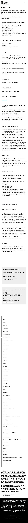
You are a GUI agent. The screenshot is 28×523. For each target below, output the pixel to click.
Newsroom (5, 392)
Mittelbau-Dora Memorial (7, 463)
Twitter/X (4, 451)
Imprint (4, 411)
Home (4, 319)
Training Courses (6, 380)
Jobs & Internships (7, 398)
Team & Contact (6, 395)
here (5, 204)
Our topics (5, 366)
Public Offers (5, 348)
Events (4, 351)
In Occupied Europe (6, 334)
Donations (5, 405)
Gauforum (4, 360)
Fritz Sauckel (5, 328)
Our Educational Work (6, 386)
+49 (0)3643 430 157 (8, 279)
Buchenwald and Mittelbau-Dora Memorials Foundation (12, 457)
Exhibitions (5, 357)
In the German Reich (6, 337)
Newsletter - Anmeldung (7, 445)
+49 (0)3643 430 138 (8, 302)
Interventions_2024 (6, 369)
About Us (4, 363)
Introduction (5, 325)
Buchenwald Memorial (7, 460)
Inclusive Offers (5, 383)
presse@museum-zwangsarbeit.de (11, 300)
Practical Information (6, 345)
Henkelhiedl (4, 100)
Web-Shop (5, 401)
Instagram (5, 448)
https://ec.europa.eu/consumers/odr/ (10, 114)
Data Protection (5, 413)
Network (4, 389)
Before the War (5, 331)
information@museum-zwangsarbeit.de (12, 426)
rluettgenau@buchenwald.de (9, 277)
